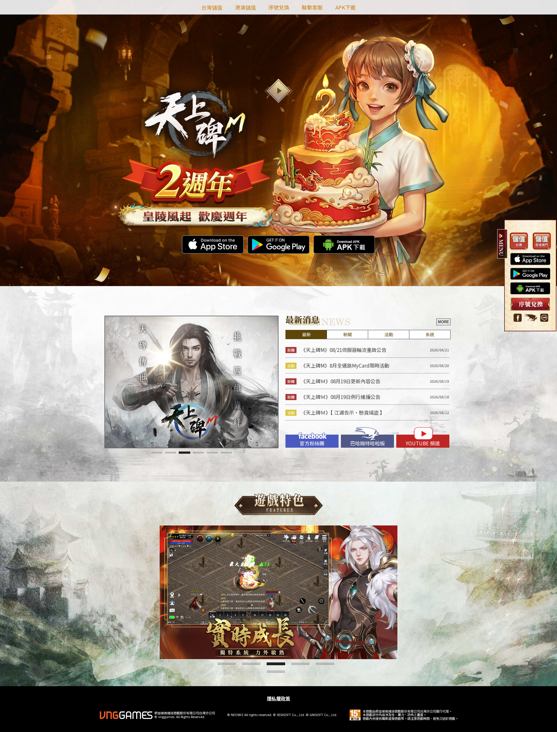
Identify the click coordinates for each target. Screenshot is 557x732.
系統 (430, 334)
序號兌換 (278, 7)
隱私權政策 (278, 698)
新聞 (347, 334)
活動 (388, 334)
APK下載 (345, 7)
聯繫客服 (312, 7)
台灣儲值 (211, 7)
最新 (306, 334)
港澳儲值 (245, 7)
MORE (443, 322)
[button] (157, 452)
